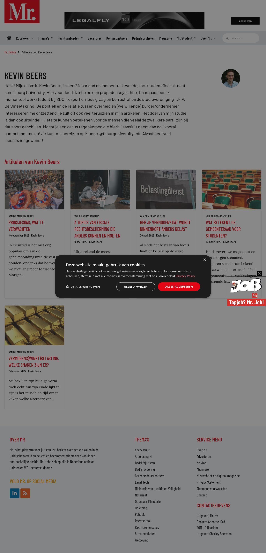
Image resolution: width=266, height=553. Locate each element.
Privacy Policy (185, 276)
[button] (83, 286)
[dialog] (133, 276)
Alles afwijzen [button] (136, 286)
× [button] (204, 259)
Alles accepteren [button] (179, 286)
